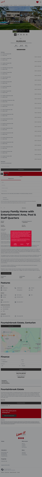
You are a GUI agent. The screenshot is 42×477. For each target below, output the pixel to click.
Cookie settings (15, 244)
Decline (21, 244)
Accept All (27, 244)
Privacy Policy (22, 237)
